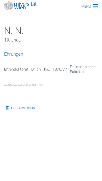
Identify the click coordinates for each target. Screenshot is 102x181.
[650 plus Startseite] (51, 6)
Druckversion (23, 108)
